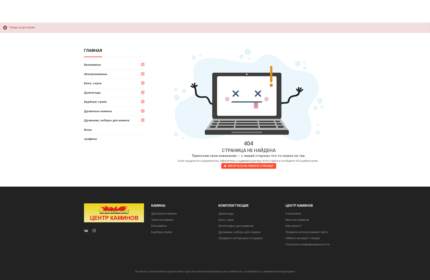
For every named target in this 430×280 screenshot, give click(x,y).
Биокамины (92, 64)
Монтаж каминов (297, 219)
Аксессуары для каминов (236, 225)
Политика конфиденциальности (307, 244)
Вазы (88, 129)
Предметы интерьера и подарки (240, 238)
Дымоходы (92, 92)
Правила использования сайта (307, 232)
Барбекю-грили (95, 101)
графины (90, 139)
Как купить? (294, 225)
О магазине (293, 213)
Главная (93, 50)
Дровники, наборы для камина (106, 120)
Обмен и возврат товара (303, 238)
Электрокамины (95, 74)
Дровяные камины (98, 111)
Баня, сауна (92, 83)
